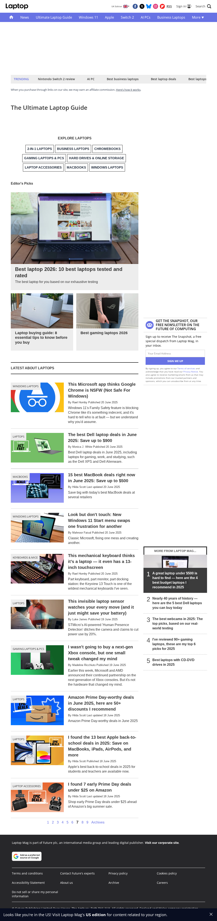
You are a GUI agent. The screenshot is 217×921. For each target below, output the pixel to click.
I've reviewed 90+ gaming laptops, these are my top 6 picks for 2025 (174, 644)
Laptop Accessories (27, 786)
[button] (203, 6)
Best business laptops (123, 79)
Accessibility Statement (28, 883)
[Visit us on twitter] (142, 6)
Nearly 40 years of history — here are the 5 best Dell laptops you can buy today (177, 603)
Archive (113, 883)
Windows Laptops (26, 386)
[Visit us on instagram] (155, 6)
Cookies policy (167, 873)
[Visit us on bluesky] (148, 6)
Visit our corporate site (162, 843)
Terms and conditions (27, 873)
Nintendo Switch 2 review (56, 79)
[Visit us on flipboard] (162, 6)
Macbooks (20, 477)
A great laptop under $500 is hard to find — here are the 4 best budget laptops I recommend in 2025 (175, 580)
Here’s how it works (128, 90)
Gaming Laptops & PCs (28, 649)
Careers (162, 883)
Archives (97, 822)
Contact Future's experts (77, 873)
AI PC (91, 79)
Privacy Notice (190, 371)
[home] (11, 17)
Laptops (18, 436)
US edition (96, 914)
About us (66, 883)
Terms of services (186, 368)
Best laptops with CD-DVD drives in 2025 (173, 662)
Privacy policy (118, 873)
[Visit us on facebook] (135, 6)
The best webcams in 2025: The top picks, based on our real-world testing (177, 623)
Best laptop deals (163, 79)
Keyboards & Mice (25, 557)
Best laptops (197, 79)
